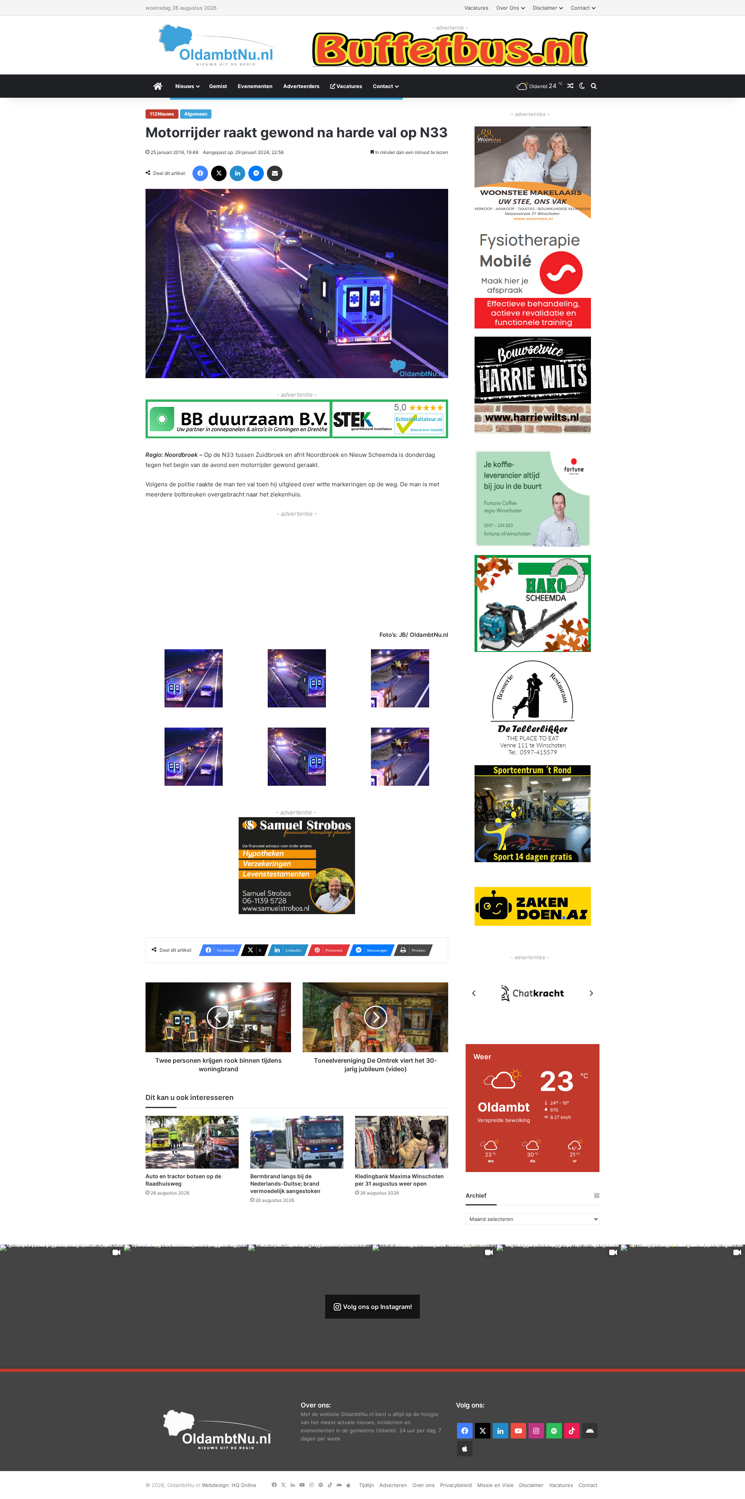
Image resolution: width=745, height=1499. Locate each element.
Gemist (218, 86)
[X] (219, 173)
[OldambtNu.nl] (217, 44)
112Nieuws (162, 114)
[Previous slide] (474, 993)
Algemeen (195, 114)
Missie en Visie (495, 1485)
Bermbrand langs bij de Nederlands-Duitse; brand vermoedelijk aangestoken (285, 1183)
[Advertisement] (297, 573)
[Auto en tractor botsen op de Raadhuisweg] (192, 1142)
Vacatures (476, 8)
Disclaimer (545, 8)
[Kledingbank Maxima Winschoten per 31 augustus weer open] (401, 1142)
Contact (580, 8)
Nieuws (184, 86)
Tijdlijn (366, 1485)
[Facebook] (200, 173)
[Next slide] (591, 993)
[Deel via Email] (274, 173)
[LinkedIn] (237, 173)
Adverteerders (301, 86)
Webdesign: (217, 1485)
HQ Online (244, 1485)
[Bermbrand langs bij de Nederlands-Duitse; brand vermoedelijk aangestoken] (296, 1142)
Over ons (507, 8)
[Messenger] (256, 173)
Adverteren (393, 1485)
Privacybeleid (456, 1485)
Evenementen (255, 86)
